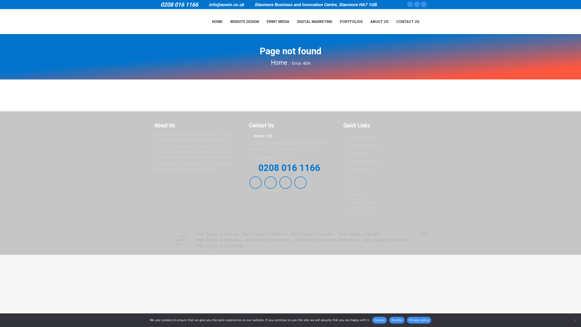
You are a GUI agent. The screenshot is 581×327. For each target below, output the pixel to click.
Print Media (359, 153)
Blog (353, 178)
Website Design (363, 137)
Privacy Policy (361, 210)
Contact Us (359, 194)
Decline (396, 320)
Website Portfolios (366, 161)
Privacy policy (419, 320)
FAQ (353, 186)
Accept (379, 320)
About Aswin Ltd (364, 170)
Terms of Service (364, 202)
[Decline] (575, 320)
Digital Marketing (364, 145)
